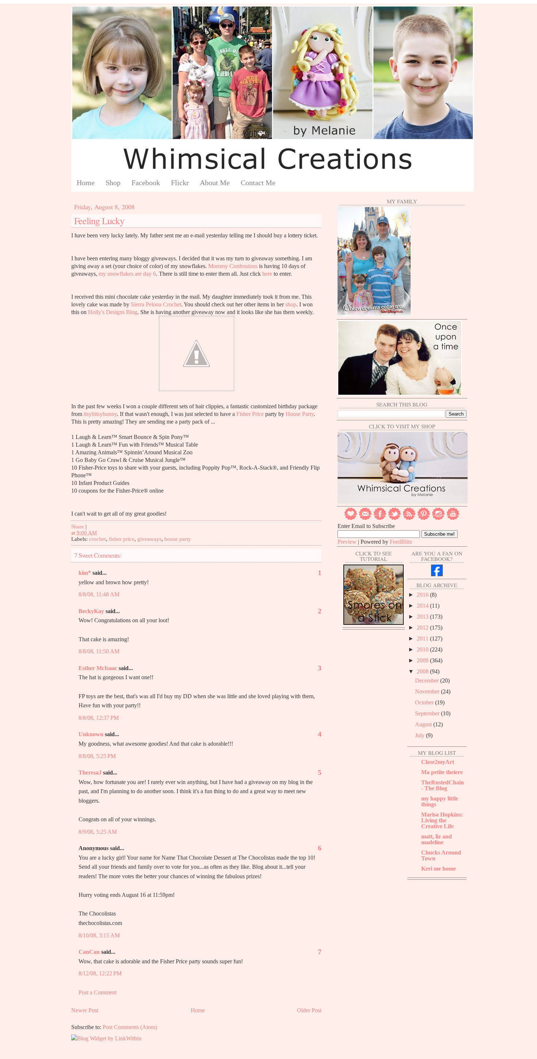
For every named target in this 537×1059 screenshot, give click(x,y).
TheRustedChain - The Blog (442, 785)
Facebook (146, 183)
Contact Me (258, 183)
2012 (423, 627)
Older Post (309, 1010)
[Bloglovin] (350, 518)
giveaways (149, 539)
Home (86, 183)
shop (290, 304)
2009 (423, 660)
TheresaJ (90, 772)
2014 (423, 606)
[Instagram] (438, 518)
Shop (113, 183)
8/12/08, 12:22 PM (100, 973)
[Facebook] (379, 518)
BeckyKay (91, 611)
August (424, 724)
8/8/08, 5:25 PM (97, 756)
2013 (423, 616)
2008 (423, 671)
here (267, 274)
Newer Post (84, 1010)
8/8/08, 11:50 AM (99, 651)
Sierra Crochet (156, 304)
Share (77, 527)
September (428, 713)
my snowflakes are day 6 (127, 274)
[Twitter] (394, 518)
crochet (97, 539)
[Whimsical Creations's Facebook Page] (437, 574)
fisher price (121, 539)
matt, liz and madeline (436, 839)
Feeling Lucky (99, 220)
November (428, 691)
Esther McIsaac (98, 668)
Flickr (180, 183)
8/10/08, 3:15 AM (99, 935)
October (425, 702)
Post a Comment (98, 992)
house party (177, 539)
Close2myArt (437, 762)
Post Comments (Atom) (130, 1027)
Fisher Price (250, 414)
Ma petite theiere (442, 772)
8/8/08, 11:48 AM (99, 594)
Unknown (91, 734)
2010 (423, 649)
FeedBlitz (401, 542)
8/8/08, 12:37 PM (99, 718)
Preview (347, 542)
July (420, 735)
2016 (423, 595)
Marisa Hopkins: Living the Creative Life (442, 820)
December (427, 680)
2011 (423, 638)
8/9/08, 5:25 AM (98, 832)
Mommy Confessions (233, 266)
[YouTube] (453, 518)
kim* (85, 573)
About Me (215, 183)
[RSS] (409, 518)
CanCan (89, 952)
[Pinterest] (423, 518)
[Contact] (365, 518)
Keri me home (438, 868)
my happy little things (439, 801)
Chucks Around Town (441, 855)
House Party (300, 414)
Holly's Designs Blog (112, 312)
